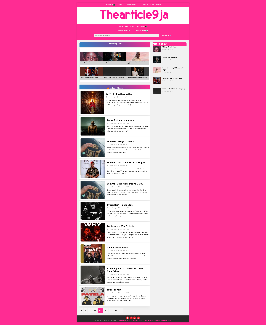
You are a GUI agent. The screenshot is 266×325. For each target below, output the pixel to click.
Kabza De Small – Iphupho (120, 120)
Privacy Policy (131, 5)
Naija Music (129, 26)
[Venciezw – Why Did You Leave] (157, 82)
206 (116, 310)
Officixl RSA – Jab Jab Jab (120, 204)
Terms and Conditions (154, 320)
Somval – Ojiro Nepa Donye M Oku (125, 183)
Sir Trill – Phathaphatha (119, 94)
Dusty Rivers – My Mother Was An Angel (173, 69)
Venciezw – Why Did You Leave (172, 78)
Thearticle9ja (122, 320)
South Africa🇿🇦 (141, 26)
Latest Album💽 (142, 30)
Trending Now (159, 44)
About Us (129, 320)
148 (106, 310)
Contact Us (135, 320)
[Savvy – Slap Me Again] (157, 61)
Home (121, 26)
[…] (131, 105)
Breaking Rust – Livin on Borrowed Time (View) (125, 270)
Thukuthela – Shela (117, 247)
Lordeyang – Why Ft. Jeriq (120, 226)
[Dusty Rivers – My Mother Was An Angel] (157, 72)
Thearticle (121, 97)
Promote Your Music (166, 320)
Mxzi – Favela (114, 289)
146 (95, 310)
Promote (145, 5)
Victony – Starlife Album (170, 47)
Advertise (120, 5)
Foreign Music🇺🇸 (124, 30)
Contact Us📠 (110, 5)
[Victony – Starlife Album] (157, 51)
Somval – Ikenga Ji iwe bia (121, 141)
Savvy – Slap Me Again (170, 57)
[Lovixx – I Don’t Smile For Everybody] (157, 93)
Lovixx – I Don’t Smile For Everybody (174, 89)
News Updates (155, 5)
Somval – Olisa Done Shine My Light (126, 162)
